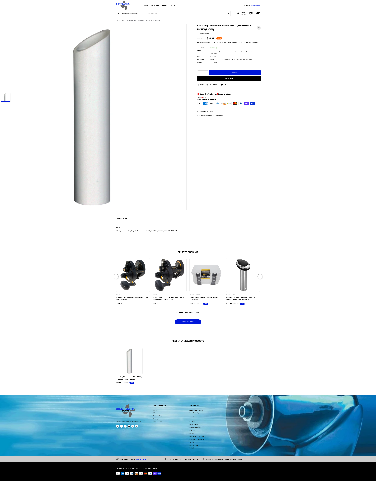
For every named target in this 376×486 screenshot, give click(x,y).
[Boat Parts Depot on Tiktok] (136, 426)
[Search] (228, 13)
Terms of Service (158, 422)
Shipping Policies (158, 419)
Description (121, 219)
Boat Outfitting (194, 413)
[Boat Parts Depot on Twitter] (125, 426)
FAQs (154, 413)
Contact (174, 5)
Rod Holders (230, 294)
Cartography (193, 416)
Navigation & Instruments (197, 436)
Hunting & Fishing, (215, 59)
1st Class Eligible (214, 51)
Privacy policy (157, 416)
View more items (188, 322)
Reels (118, 294)
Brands (164, 5)
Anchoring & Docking (196, 410)
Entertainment (194, 424)
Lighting (192, 430)
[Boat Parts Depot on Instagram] (121, 426)
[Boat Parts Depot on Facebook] (117, 426)
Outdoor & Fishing (195, 427)
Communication (194, 419)
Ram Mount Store (195, 445)
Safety (191, 442)
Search (155, 410)
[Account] (238, 13)
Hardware (192, 433)
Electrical (192, 422)
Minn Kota (249, 59)
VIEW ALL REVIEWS (205, 33)
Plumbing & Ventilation (196, 439)
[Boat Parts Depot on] (128, 426)
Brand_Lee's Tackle (225, 51)
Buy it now (229, 78)
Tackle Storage (194, 294)
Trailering (192, 448)
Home (146, 5)
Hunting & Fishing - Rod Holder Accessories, (233, 59)
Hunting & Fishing (237, 51)
